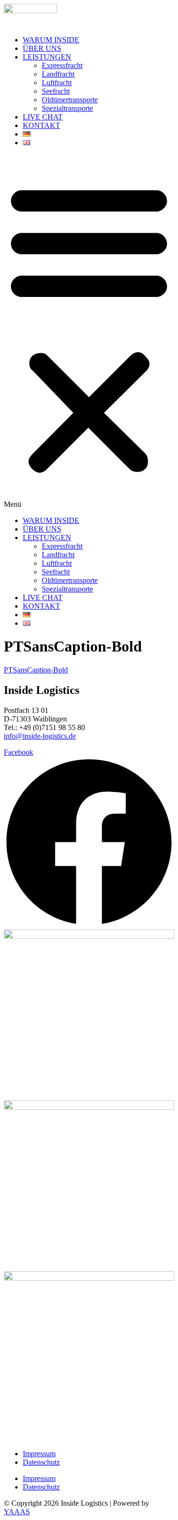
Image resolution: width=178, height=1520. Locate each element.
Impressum (39, 1454)
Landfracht (58, 74)
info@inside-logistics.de (40, 736)
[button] (89, 332)
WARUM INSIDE (51, 40)
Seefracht (56, 91)
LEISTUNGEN (47, 57)
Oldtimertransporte (70, 100)
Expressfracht (62, 65)
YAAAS (17, 1512)
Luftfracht (57, 83)
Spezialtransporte (67, 108)
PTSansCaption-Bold (36, 670)
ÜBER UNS (42, 48)
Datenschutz (41, 1462)
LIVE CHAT (43, 117)
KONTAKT (41, 125)
